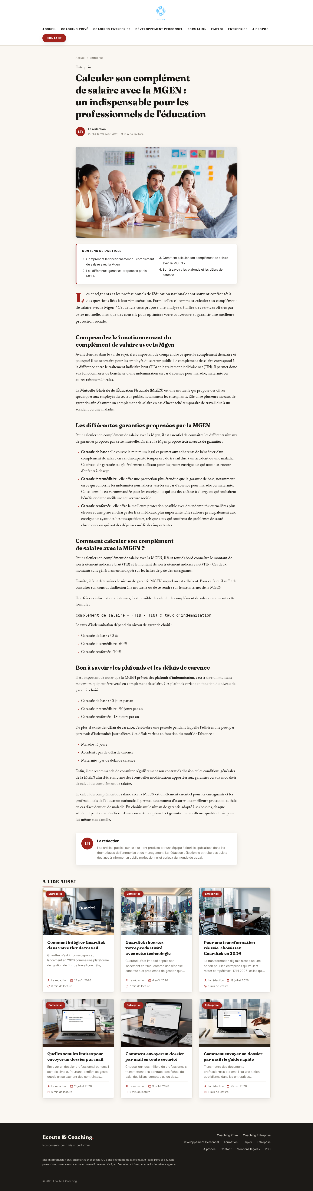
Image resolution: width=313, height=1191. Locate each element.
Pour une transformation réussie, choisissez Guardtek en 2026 (229, 948)
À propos (260, 29)
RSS (268, 1149)
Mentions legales (248, 1149)
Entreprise (238, 29)
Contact (54, 38)
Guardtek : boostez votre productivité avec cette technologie (148, 948)
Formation (197, 29)
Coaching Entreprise (112, 29)
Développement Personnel (159, 29)
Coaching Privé (75, 29)
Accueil (49, 29)
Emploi (217, 29)
